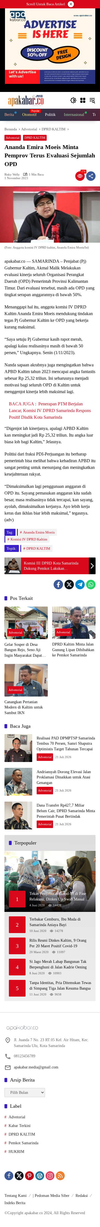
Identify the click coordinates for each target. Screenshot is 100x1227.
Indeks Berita (14, 1203)
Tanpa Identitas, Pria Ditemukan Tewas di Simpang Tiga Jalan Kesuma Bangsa (60, 985)
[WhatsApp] (91, 584)
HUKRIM (16, 1152)
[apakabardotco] (25, 100)
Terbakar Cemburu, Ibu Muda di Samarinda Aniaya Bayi (55, 922)
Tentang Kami (15, 1196)
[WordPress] (39, 1175)
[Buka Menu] (82, 100)
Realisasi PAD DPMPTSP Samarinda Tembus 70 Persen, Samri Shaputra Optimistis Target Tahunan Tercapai (66, 743)
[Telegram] (80, 584)
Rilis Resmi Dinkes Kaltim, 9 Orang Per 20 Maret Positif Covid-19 (57, 943)
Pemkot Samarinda (23, 1143)
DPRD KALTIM (34, 137)
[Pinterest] (29, 1175)
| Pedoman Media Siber (51, 1196)
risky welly (12, 174)
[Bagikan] (91, 176)
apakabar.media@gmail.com (36, 1067)
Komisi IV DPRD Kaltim (29, 539)
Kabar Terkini (20, 1126)
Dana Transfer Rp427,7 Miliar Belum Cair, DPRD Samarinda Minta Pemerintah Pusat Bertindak (66, 810)
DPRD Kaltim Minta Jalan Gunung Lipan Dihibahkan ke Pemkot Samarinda (73, 649)
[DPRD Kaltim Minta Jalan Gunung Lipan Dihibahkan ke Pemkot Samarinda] (74, 623)
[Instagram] (50, 1175)
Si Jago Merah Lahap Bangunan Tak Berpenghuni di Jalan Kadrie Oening (58, 964)
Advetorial (12, 137)
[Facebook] (58, 584)
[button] (73, 100)
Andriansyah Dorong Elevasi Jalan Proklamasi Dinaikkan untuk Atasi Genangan (64, 777)
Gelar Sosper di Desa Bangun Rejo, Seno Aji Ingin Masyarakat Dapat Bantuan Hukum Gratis (23, 650)
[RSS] (60, 1175)
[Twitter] (69, 584)
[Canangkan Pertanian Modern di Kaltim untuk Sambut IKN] (26, 680)
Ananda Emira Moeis (39, 532)
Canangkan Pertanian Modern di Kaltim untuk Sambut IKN (23, 707)
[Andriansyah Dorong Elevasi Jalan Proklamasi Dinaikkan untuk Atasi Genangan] (18, 782)
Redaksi (82, 1196)
